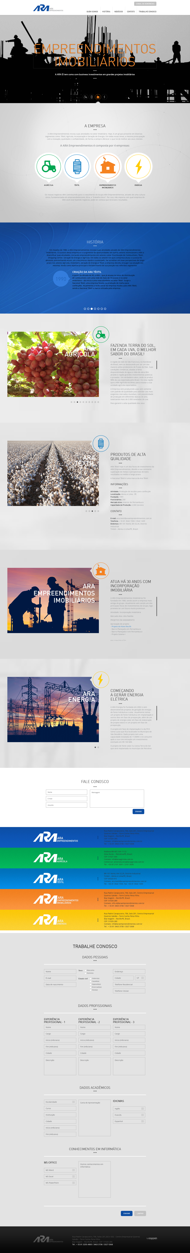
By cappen (151, 1238)
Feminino (90, 973)
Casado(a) (95, 981)
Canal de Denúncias (145, 4)
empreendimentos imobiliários (107, 187)
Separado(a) (96, 984)
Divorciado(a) (97, 987)
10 (98, 402)
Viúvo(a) (95, 990)
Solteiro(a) (95, 978)
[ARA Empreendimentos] (48, 7)
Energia (138, 185)
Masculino (90, 970)
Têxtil (76, 185)
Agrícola (48, 185)
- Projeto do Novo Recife (121, 626)
